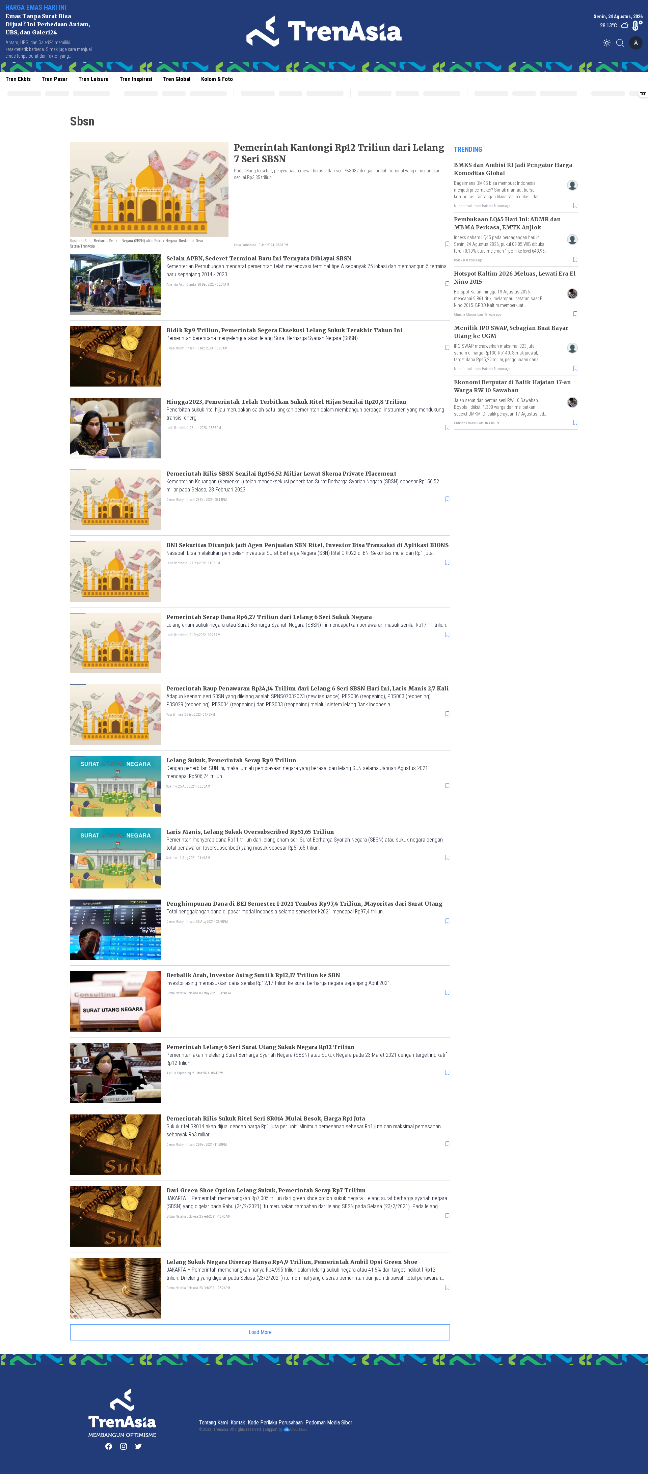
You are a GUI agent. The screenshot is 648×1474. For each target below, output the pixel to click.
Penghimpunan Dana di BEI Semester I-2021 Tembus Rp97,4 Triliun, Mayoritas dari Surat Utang (304, 903)
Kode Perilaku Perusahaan (275, 1422)
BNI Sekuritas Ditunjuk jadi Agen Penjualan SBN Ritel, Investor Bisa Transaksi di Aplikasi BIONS (307, 545)
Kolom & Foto (217, 79)
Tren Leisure (93, 79)
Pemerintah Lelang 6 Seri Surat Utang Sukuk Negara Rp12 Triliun (260, 1047)
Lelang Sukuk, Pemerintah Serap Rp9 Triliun (231, 760)
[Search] (622, 43)
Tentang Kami (213, 1422)
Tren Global (176, 79)
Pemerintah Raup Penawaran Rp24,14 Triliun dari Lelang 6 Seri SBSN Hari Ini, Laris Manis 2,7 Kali (307, 688)
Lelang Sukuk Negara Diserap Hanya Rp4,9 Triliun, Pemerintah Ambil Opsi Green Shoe (291, 1261)
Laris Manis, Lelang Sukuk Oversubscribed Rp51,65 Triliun (250, 831)
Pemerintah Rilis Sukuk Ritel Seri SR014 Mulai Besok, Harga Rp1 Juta (265, 1118)
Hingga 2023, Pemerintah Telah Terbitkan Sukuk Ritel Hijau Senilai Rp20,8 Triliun (286, 401)
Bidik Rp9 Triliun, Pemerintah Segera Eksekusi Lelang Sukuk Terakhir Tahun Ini (284, 330)
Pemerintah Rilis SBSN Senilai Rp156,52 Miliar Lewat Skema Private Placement (281, 473)
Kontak (238, 1422)
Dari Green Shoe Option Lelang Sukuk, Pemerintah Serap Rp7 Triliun (266, 1190)
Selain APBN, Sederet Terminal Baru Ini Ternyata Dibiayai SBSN (259, 258)
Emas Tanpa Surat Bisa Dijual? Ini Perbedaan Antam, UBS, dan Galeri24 (47, 24)
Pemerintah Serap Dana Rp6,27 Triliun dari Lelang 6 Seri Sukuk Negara (269, 617)
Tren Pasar (55, 79)
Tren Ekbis (18, 79)
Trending (468, 149)
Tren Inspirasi (135, 79)
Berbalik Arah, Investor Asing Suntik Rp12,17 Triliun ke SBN (253, 975)
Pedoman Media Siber (328, 1422)
